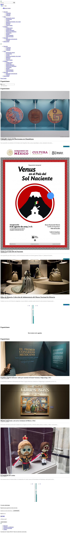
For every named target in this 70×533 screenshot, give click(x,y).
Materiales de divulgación (11, 39)
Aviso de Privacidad (7, 528)
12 (33, 319)
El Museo (5, 26)
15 (33, 323)
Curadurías (8, 13)
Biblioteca (8, 23)
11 (33, 318)
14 (33, 321)
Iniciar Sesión (7, 8)
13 (33, 320)
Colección (5, 11)
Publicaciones (6, 41)
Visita (4, 16)
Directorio (5, 525)
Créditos (5, 529)
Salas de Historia (9, 35)
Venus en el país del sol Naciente (12, 251)
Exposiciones (9, 19)
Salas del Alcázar (9, 36)
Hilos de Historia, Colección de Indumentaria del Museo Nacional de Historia (28, 297)
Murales (8, 34)
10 (33, 316)
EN (5, 6)
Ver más (66, 146)
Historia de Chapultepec (11, 31)
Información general (10, 18)
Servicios (8, 24)
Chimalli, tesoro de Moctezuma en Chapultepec (17, 139)
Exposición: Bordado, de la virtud (13, 21)
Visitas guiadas (9, 25)
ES (2, 6)
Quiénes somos (9, 27)
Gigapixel (8, 15)
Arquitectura (8, 29)
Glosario (8, 40)
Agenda (7, 20)
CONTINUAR (16, 510)
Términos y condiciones (8, 527)
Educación (5, 37)
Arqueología (8, 32)
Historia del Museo (10, 30)
